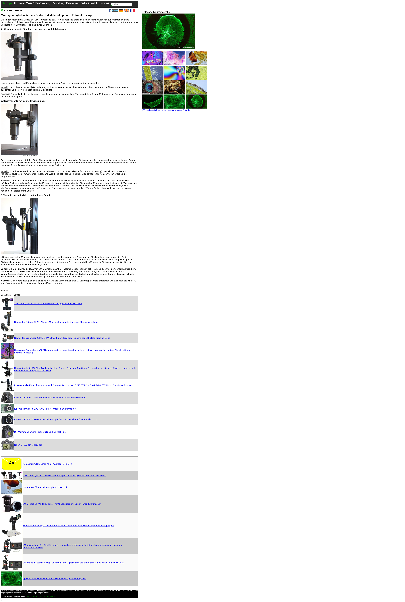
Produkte (19, 3)
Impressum (31, 596)
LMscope (7, 3)
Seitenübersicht (89, 3)
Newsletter (51, 596)
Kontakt (104, 3)
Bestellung (58, 3)
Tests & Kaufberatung (38, 3)
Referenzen (72, 3)
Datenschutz (41, 596)
